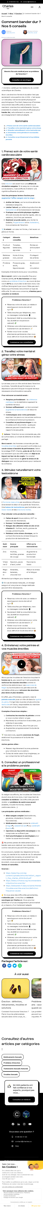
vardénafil (36, 826)
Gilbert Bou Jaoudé (32, 32)
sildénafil (34, 823)
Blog (11, 13)
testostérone (11, 210)
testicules (6, 704)
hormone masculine (11, 502)
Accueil (4, 13)
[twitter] (15, 966)
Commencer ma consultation (21, 342)
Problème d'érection (11, 1063)
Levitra (9, 828)
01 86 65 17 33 (21, 1137)
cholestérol (34, 222)
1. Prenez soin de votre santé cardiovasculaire (23, 126)
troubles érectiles (9, 446)
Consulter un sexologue (21, 80)
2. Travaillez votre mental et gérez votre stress (23, 128)
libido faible (6, 510)
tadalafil (17, 826)
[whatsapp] (20, 966)
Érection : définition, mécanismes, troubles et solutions (14, 1004)
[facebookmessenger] (9, 966)
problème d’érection (18, 281)
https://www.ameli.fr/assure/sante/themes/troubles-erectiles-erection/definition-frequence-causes (23, 888)
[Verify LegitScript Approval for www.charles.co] (26, 1117)
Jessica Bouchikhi (10, 32)
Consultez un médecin (21, 1099)
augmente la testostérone (16, 409)
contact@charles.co (23, 1141)
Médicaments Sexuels (12, 1057)
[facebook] (4, 966)
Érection (18, 13)
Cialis (24, 826)
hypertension (19, 222)
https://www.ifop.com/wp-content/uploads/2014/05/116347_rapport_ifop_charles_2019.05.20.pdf (23, 875)
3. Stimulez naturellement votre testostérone (23, 130)
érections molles (24, 510)
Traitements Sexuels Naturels (15, 1068)
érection (8, 183)
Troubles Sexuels (10, 1074)
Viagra (9, 826)
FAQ (17, 1146)
